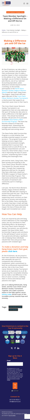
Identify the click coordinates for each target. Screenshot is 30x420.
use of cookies (12, 415)
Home (3, 30)
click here (12, 251)
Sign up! (15, 386)
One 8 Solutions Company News (15, 12)
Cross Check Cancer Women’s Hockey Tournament (15, 97)
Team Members (13, 309)
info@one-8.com (15, 401)
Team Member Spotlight (15, 307)
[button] (27, 3)
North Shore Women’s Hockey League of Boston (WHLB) (14, 90)
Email (8, 360)
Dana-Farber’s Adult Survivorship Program (12, 120)
